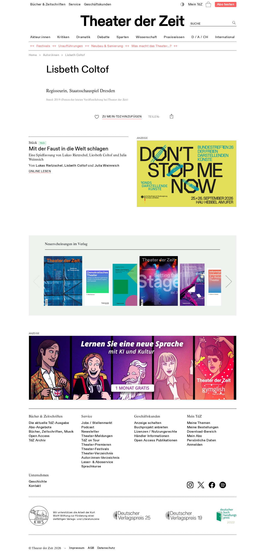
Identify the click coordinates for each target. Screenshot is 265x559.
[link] (47, 4)
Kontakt (35, 486)
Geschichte (38, 481)
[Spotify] (222, 485)
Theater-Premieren (96, 445)
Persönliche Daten (201, 440)
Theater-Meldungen (97, 436)
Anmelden (195, 445)
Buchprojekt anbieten (151, 427)
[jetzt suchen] (234, 23)
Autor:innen (51, 55)
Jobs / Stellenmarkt (96, 423)
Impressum (76, 548)
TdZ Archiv (37, 440)
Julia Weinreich (107, 165)
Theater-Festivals (95, 449)
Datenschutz (106, 548)
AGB (91, 548)
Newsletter (90, 432)
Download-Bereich (201, 432)
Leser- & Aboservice (97, 462)
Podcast (87, 427)
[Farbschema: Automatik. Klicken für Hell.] (182, 4)
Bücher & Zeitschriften (46, 416)
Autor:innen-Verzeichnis (100, 458)
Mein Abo (194, 436)
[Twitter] (201, 485)
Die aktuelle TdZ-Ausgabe (49, 423)
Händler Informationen (151, 436)
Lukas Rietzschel (49, 165)
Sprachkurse (91, 466)
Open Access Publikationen (155, 440)
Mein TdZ (194, 416)
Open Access (39, 436)
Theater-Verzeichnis (97, 453)
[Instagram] (190, 485)
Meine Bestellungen (203, 427)
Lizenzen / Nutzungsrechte (155, 432)
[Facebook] (212, 485)
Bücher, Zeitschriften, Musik (51, 432)
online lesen (40, 171)
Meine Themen (198, 423)
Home (33, 55)
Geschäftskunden (147, 416)
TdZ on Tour (90, 440)
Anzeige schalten (147, 423)
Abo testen (225, 4)
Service (86, 416)
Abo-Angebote (40, 427)
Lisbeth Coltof (75, 165)
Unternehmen (39, 475)
